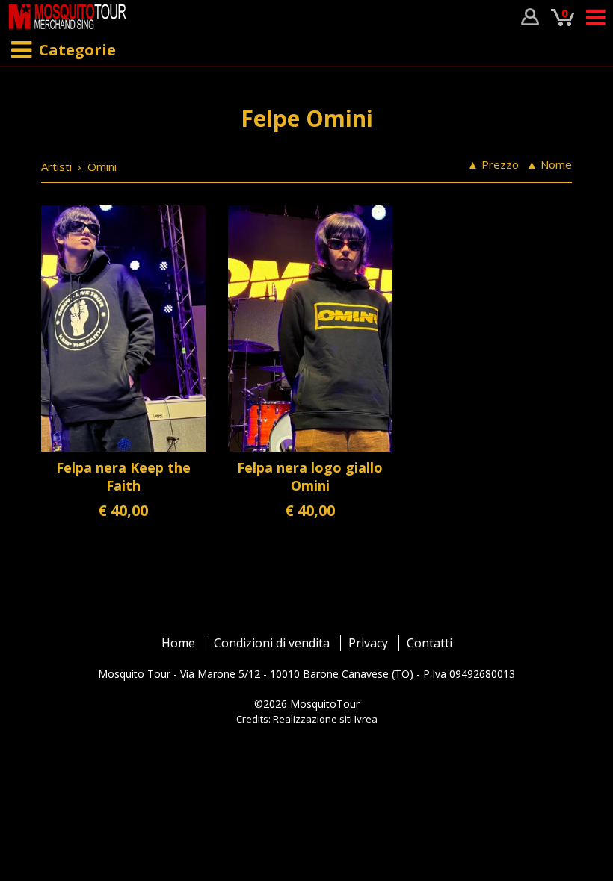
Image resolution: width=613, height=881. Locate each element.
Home (178, 643)
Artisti (56, 166)
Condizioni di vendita (272, 643)
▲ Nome (549, 164)
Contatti (429, 643)
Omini (102, 166)
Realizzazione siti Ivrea (325, 719)
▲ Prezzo (493, 164)
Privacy (368, 643)
